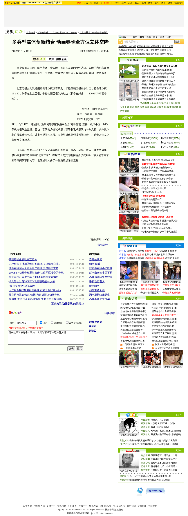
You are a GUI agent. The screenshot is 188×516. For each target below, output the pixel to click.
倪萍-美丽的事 (166, 171)
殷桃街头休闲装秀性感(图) (133, 311)
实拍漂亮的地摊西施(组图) (164, 322)
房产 (124, 2)
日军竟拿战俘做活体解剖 (132, 322)
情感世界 (145, 466)
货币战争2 (170, 254)
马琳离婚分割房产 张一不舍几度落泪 (160, 231)
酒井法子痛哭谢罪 (173, 367)
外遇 (137, 107)
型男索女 (145, 470)
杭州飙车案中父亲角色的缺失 (161, 92)
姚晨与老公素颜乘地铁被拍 (133, 318)
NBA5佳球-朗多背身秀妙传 (155, 224)
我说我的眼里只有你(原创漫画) (166, 434)
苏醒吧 (123, 142)
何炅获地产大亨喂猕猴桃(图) (134, 304)
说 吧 (138, 126)
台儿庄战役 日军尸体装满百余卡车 (159, 175)
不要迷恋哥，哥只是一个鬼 (164, 455)
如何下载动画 (97, 290)
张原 (144, 92)
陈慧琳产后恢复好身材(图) (133, 307)
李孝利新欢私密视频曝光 (164, 329)
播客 (150, 2)
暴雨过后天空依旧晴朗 (159, 480)
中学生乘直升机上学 (129, 81)
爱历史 (145, 70)
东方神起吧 (167, 142)
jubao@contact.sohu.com (102, 513)
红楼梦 (173, 251)
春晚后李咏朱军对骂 (100, 277)
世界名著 (148, 254)
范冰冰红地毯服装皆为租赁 (133, 315)
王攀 (144, 99)
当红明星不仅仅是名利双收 (164, 462)
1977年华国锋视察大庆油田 (162, 77)
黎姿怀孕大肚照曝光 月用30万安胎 (159, 203)
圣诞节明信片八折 (128, 292)
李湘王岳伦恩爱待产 (152, 199)
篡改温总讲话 (139, 50)
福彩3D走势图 (172, 258)
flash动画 (94, 286)
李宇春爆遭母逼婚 (128, 289)
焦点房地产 (50, 2)
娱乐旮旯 (145, 462)
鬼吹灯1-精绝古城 (135, 254)
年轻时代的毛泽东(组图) (160, 70)
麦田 (153, 167)
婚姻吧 (144, 147)
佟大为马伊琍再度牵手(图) (164, 307)
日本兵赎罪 (167, 46)
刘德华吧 (145, 142)
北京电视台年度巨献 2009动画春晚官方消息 (33, 277)
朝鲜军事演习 (155, 46)
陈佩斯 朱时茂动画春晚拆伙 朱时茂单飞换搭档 (35, 299)
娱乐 (96, 2)
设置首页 (27, 506)
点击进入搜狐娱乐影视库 (164, 337)
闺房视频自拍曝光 (129, 193)
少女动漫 (156, 440)
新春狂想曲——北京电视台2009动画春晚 (57, 32)
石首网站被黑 (125, 50)
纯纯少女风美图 (169, 440)
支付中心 (51, 506)
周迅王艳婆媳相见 (150, 289)
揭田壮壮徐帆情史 (129, 282)
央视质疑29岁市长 (127, 46)
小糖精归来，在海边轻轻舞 (164, 470)
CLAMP (160, 444)
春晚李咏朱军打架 (99, 299)
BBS (170, 2)
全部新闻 (142, 506)
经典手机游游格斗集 (155, 258)
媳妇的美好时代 (164, 167)
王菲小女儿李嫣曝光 (151, 367)
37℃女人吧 (167, 147)
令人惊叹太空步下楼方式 (167, 348)
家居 (130, 2)
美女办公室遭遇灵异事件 (132, 329)
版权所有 (118, 509)
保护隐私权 (105, 506)
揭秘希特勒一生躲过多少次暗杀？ (158, 178)
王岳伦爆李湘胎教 (132, 348)
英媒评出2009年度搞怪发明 (164, 459)
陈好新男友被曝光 (171, 292)
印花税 (176, 103)
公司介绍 (131, 506)
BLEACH (124, 444)
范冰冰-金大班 (168, 160)
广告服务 (72, 506)
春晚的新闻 (95, 259)
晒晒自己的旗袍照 (138, 480)
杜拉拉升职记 (151, 251)
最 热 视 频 (134, 154)
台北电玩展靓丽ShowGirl (132, 340)
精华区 (92, 326)
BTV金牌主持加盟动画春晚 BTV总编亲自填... (35, 264)
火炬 (122, 107)
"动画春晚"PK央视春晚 (22, 286)
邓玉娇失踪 (142, 46)
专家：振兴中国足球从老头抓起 (157, 228)
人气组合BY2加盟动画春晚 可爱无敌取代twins (35, 290)
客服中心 (83, 506)
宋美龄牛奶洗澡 (126, 54)
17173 (41, 2)
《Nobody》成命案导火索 (132, 333)
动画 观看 (94, 264)
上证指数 (124, 138)
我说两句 (178, 2)
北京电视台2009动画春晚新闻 (93, 32)
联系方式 (93, 506)
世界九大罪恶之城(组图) (163, 326)
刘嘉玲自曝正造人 (150, 292)
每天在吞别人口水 (129, 470)
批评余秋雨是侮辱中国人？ (162, 81)
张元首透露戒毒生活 (165, 344)
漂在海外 (124, 476)
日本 (127, 107)
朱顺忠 (145, 88)
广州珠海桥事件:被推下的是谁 (161, 84)
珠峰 (158, 103)
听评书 (122, 251)
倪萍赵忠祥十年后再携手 (164, 311)
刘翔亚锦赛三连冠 (129, 231)
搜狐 (24, 2)
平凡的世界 (159, 254)
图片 (162, 37)
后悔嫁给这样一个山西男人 (164, 466)
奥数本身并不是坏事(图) (160, 95)
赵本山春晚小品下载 (100, 272)
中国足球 (173, 107)
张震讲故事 (164, 251)
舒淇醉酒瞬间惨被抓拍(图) (164, 318)
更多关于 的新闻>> (67, 303)
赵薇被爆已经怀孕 (128, 285)
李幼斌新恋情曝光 (171, 285)
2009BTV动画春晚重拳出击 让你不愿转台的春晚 (36, 272)
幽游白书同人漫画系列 (140, 440)
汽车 (117, 2)
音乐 (155, 37)
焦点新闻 (145, 455)
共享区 (122, 258)
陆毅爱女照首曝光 (171, 289)
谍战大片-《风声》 (129, 175)
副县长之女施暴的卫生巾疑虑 (161, 99)
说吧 (169, 37)
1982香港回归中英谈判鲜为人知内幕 (159, 182)
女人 (137, 2)
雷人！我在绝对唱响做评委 (162, 73)
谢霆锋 (160, 107)
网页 (142, 37)
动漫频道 (30, 32)
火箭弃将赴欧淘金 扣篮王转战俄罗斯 (160, 220)
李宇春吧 (145, 138)
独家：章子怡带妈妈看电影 (165, 304)
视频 (143, 2)
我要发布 (109, 313)
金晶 (147, 107)
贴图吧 (123, 147)
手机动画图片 (97, 281)
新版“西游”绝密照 (129, 367)
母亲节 (169, 103)
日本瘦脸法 (165, 50)
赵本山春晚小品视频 (100, 268)
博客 (163, 2)
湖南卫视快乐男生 (99, 294)
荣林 (144, 84)
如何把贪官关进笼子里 (160, 88)
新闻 (135, 37)
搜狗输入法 (39, 506)
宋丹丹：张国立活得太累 (154, 188)
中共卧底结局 (141, 54)
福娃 (163, 103)
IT (112, 2)
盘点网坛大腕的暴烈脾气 (132, 326)
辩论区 (92, 330)
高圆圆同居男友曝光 (129, 99)
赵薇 (132, 107)
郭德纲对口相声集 (135, 251)
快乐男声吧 (167, 138)
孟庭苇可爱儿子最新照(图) (164, 333)
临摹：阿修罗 (171, 444)
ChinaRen (32, 2)
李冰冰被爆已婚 (150, 282)
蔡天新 (145, 95)
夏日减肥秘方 (152, 50)
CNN (166, 107)
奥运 (153, 103)
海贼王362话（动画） (161, 427)
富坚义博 (124, 440)
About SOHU (119, 506)
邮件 (157, 2)
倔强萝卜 (146, 167)
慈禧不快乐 (153, 54)
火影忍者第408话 (129, 435)
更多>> (179, 60)
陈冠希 (153, 107)
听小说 (122, 254)
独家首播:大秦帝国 (151, 160)
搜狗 (58, 2)
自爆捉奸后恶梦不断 (129, 212)
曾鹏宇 (145, 73)
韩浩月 (145, 81)
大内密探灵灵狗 (149, 171)
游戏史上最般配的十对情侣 (165, 340)
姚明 (127, 111)
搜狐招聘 (61, 506)
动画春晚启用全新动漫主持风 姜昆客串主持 (33, 268)
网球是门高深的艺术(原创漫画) (166, 430)
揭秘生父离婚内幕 (172, 282)
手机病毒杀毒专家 (135, 258)
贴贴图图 (145, 459)
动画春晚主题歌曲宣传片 (23, 259)
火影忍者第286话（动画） (163, 423)
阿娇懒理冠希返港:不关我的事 (156, 207)
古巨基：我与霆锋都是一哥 (155, 210)
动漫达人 (145, 430)
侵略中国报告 (166, 54)
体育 (86, 2)
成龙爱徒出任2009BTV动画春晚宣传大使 (32, 281)
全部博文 (152, 506)
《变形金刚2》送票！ (134, 344)
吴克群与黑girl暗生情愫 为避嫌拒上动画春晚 (34, 294)
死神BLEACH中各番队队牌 (142, 444)
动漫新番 (145, 419)
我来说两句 (86, 51)
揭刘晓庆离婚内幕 (150, 285)
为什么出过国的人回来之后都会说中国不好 (150, 476)
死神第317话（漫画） (161, 419)
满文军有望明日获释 (152, 192)
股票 (142, 107)
